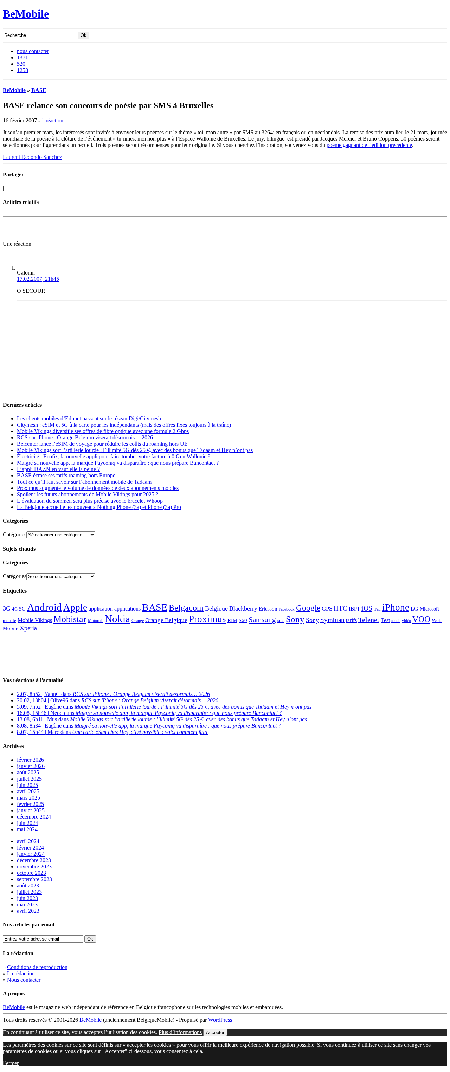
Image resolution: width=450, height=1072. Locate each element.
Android (44, 607)
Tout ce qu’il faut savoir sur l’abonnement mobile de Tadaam (84, 482)
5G (22, 609)
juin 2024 (27, 823)
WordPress (220, 1020)
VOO (421, 619)
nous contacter (33, 51)
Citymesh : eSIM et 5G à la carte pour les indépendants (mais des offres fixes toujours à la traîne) (124, 425)
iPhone (395, 607)
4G (15, 609)
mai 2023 (27, 905)
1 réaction (52, 120)
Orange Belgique (166, 620)
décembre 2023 (34, 860)
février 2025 (30, 804)
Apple (75, 607)
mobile (9, 620)
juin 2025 (27, 785)
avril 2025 (28, 791)
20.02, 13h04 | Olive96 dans (117, 700)
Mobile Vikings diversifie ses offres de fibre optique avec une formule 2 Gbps (103, 431)
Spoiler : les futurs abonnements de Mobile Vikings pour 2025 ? (87, 494)
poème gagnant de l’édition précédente (369, 145)
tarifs (351, 620)
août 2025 (28, 772)
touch (395, 621)
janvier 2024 (31, 854)
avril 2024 (28, 841)
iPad (377, 609)
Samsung (262, 620)
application (101, 609)
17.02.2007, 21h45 (38, 279)
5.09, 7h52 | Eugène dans (164, 707)
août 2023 (28, 886)
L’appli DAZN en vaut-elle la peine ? (58, 469)
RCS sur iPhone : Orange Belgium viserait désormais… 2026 (85, 437)
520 (21, 64)
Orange (137, 620)
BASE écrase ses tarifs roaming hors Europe (66, 475)
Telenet (368, 620)
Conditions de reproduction (37, 967)
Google (308, 607)
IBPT (354, 609)
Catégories (14, 534)
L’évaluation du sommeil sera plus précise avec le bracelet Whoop (90, 501)
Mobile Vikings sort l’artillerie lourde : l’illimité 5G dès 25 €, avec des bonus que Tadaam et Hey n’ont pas (135, 450)
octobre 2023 (31, 873)
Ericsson (268, 609)
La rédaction (21, 973)
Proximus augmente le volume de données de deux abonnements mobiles (98, 488)
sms (280, 620)
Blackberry (243, 608)
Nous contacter (23, 980)
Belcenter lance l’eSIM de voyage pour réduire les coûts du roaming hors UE (102, 444)
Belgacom (186, 607)
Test (385, 620)
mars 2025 (28, 798)
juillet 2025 (29, 779)
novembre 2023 (34, 867)
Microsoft (429, 609)
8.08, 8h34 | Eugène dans (149, 726)
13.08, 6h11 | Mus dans (162, 719)
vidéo (406, 621)
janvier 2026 (31, 766)
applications (127, 609)
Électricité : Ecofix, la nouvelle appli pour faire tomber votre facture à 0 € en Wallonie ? (113, 456)
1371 (22, 57)
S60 (243, 620)
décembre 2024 (34, 817)
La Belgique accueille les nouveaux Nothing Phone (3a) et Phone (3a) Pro (99, 507)
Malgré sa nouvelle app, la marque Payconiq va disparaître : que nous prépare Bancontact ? (118, 463)
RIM (232, 620)
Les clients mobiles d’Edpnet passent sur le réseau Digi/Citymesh (89, 418)
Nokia (117, 618)
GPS (327, 608)
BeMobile (26, 13)
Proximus (207, 619)
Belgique (216, 608)
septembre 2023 (34, 879)
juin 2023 (27, 898)
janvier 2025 (31, 810)
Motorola (95, 620)
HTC (340, 608)
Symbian (332, 620)
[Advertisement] (85, 230)
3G (7, 608)
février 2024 (30, 848)
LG (414, 609)
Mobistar (69, 619)
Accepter (215, 1032)
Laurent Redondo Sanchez (32, 157)
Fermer (11, 1063)
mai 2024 (27, 829)
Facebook (287, 609)
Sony (295, 619)
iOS (366, 608)
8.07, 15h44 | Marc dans (112, 732)
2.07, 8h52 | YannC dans (113, 694)
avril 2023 (28, 911)
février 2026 (30, 760)
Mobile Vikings (35, 620)
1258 (22, 70)
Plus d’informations (180, 1032)
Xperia (28, 628)
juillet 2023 (29, 892)
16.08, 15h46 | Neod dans (149, 713)
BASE (38, 90)
